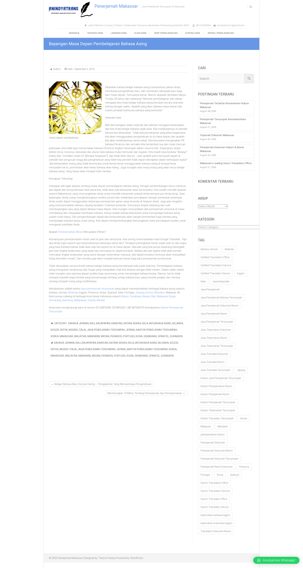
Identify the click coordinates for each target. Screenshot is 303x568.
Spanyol (163, 336)
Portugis (128, 336)
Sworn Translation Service (215, 491)
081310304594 (203, 25)
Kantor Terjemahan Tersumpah (218, 410)
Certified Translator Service (215, 273)
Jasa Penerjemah (210, 289)
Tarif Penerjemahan (166, 33)
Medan (101, 300)
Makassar (162, 296)
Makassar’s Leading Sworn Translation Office (226, 163)
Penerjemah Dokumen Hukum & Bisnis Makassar (222, 149)
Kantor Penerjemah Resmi (215, 394)
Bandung (67, 300)
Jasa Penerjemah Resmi (214, 313)
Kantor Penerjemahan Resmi (216, 386)
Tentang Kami (95, 33)
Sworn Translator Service (215, 507)
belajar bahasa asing (156, 323)
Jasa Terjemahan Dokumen (216, 329)
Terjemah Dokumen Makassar (217, 135)
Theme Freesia (107, 558)
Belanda (73, 292)
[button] (276, 560)
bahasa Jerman (78, 323)
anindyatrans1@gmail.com (230, 25)
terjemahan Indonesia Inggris (217, 523)
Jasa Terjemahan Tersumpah (217, 346)
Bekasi (146, 296)
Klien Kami (140, 33)
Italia (82, 329)
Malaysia (80, 336)
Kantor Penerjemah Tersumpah (156, 329)
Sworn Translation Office (214, 482)
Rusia (139, 336)
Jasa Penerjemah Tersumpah (106, 329)
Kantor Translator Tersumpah (217, 418)
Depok (92, 300)
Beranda (74, 33)
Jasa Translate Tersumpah (215, 370)
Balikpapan (80, 300)
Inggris (73, 329)
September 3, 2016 (84, 69)
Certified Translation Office (215, 257)
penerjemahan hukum (213, 434)
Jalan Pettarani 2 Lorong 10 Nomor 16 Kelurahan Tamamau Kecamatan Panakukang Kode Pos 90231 (139, 25)
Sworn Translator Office (214, 499)
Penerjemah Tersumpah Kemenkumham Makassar (223, 121)
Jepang (140, 292)
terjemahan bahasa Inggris (215, 515)
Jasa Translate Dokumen (214, 354)
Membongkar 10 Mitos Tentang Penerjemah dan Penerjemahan (146, 393)
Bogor (172, 296)
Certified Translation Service (216, 265)
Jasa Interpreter (221, 281)
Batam (125, 296)
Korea (149, 292)
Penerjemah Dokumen (213, 442)
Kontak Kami (192, 33)
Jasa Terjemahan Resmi (214, 337)
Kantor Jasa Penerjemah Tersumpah (221, 378)
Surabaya (135, 296)
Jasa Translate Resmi (212, 362)
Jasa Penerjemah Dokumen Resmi (219, 305)
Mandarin (159, 292)
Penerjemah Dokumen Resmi (217, 450)
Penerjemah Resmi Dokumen (217, 466)
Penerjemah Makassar (116, 6)
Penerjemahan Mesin (70, 231)
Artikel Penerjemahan (221, 33)
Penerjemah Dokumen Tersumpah (219, 458)
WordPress (136, 558)
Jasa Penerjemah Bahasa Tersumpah (221, 297)
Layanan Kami (119, 33)
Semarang (55, 300)
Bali (153, 296)
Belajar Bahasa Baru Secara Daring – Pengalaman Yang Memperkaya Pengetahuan (101, 384)
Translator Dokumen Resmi (216, 531)
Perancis (116, 336)
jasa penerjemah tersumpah (97, 288)
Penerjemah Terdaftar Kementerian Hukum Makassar (224, 105)
